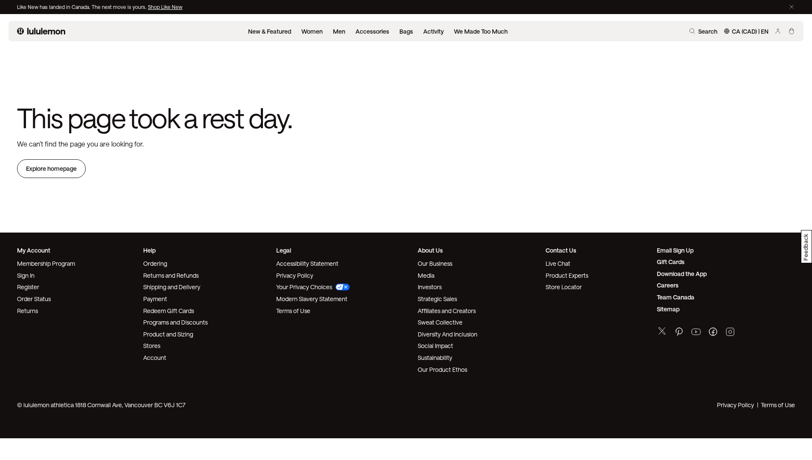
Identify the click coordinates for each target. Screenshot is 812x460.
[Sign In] (778, 31)
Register (28, 286)
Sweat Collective (440, 322)
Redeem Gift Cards (168, 310)
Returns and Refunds (171, 275)
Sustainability (435, 357)
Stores (151, 345)
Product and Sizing (168, 334)
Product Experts (567, 275)
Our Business (435, 263)
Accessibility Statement (307, 263)
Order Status (34, 298)
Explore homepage (51, 168)
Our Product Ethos (442, 369)
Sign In (26, 275)
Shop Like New (165, 7)
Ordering (155, 263)
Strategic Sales (437, 298)
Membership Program (46, 263)
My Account (33, 250)
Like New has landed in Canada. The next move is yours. (82, 7)
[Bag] (791, 31)
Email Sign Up (675, 250)
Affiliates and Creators (447, 310)
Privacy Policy (294, 275)
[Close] (791, 7)
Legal (283, 250)
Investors (430, 286)
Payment (155, 298)
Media (426, 275)
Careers (668, 285)
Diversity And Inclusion (447, 334)
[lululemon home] (41, 31)
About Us (430, 250)
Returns (27, 310)
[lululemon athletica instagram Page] (730, 333)
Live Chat (558, 263)
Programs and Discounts (175, 322)
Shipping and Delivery (171, 286)
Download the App (682, 273)
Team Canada (675, 297)
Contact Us (561, 250)
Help (149, 250)
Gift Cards (671, 261)
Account (154, 357)
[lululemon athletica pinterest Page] (679, 333)
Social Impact (435, 345)
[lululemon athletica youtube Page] (696, 333)
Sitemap (668, 309)
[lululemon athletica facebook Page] (713, 333)
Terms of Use (293, 310)
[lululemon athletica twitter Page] (662, 332)
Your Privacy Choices (304, 286)
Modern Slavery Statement (311, 298)
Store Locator (564, 286)
